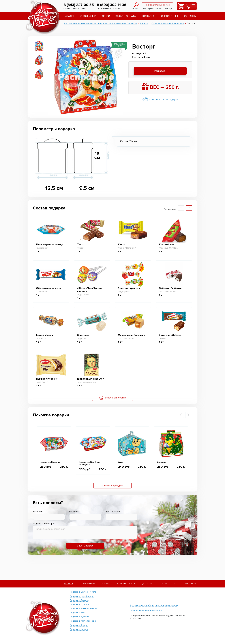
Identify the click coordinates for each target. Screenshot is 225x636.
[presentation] (181, 415)
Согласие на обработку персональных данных (154, 605)
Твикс (80, 244)
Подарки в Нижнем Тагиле (83, 608)
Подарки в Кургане (79, 616)
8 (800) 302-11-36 (111, 5)
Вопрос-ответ (169, 16)
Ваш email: (75, 511)
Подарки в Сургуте (79, 604)
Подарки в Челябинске (82, 596)
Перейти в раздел (113, 485)
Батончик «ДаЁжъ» (170, 335)
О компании (88, 16)
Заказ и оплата (126, 16)
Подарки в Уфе (77, 612)
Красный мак (166, 244)
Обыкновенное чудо (48, 288)
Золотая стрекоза (129, 288)
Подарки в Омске (79, 625)
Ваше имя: (38, 511)
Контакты (190, 16)
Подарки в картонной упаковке (168, 23)
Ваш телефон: (113, 511)
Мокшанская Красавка (131, 335)
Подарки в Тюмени (79, 600)
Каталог (69, 16)
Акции (106, 16)
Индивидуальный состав (157, 5)
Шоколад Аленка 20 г (90, 378)
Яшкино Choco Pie (47, 378)
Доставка (147, 16)
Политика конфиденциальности (146, 610)
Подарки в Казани (79, 629)
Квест (121, 244)
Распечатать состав (114, 397)
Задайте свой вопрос (44, 523)
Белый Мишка (44, 335)
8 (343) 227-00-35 (79, 5)
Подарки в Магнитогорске (83, 621)
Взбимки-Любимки (170, 288)
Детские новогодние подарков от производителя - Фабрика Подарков (100, 23)
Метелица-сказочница (49, 244)
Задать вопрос (85, 545)
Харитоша (83, 335)
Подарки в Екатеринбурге (83, 592)
